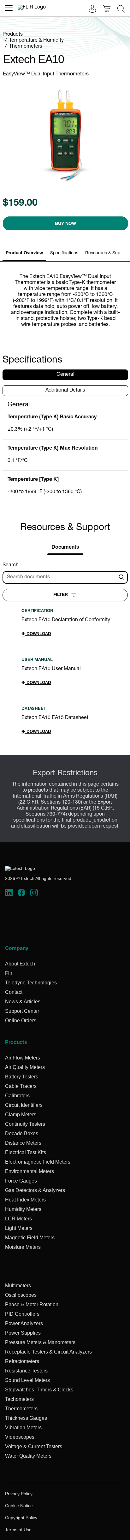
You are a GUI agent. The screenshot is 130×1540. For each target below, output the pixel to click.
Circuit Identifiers (24, 1105)
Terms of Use (18, 1529)
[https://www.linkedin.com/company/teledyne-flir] (9, 892)
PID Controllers (22, 1314)
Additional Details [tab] (65, 390)
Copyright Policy (21, 1517)
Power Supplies (23, 1333)
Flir (8, 973)
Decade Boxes (21, 1133)
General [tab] (65, 374)
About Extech (20, 963)
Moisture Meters (23, 1247)
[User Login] (89, 10)
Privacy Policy (18, 1493)
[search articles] (122, 577)
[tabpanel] (65, 451)
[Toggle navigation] (9, 8)
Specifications (64, 253)
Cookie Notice (19, 1505)
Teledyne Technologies (31, 982)
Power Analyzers (24, 1323)
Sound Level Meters (27, 1380)
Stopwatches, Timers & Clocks (39, 1389)
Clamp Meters (20, 1114)
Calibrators (17, 1095)
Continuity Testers (25, 1124)
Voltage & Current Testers (33, 1446)
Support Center (22, 1011)
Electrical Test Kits (25, 1152)
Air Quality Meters (25, 1067)
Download (38, 634)
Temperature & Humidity (36, 40)
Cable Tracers (21, 1086)
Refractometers (22, 1361)
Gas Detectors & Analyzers (35, 1190)
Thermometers (25, 46)
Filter (60, 595)
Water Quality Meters (28, 1456)
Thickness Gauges (26, 1418)
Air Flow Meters (22, 1057)
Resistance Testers (26, 1370)
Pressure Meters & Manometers (40, 1342)
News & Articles (22, 1001)
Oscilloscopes (21, 1295)
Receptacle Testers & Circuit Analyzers (48, 1351)
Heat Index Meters (25, 1199)
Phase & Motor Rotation (31, 1304)
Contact (13, 992)
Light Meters (18, 1228)
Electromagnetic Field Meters (37, 1162)
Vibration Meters (23, 1427)
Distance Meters (23, 1143)
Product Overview (24, 253)
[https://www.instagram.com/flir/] (34, 892)
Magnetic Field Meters (30, 1237)
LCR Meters (18, 1218)
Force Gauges (21, 1180)
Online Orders (20, 1020)
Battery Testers (21, 1076)
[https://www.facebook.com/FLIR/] (21, 892)
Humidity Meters (23, 1209)
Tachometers (19, 1399)
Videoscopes (19, 1437)
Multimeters (18, 1285)
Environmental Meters (29, 1171)
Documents (65, 547)
